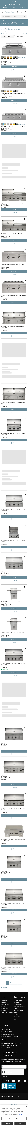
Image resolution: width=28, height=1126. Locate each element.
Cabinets (3, 1002)
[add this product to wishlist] (25, 43)
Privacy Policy (14, 1104)
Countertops (5, 1004)
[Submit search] (24, 16)
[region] (14, 1115)
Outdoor (15, 28)
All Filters (8, 36)
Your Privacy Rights (14, 1118)
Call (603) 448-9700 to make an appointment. (14, 23)
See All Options (21, 57)
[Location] (17, 12)
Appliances (9, 28)
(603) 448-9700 (15, 4)
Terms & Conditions (14, 1102)
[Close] (26, 1107)
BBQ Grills (17, 29)
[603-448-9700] (21, 12)
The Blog (16, 1002)
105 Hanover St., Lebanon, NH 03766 (15, 8)
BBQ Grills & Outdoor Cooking (7, 29)
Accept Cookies (20, 1123)
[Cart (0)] (25, 12)
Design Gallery (18, 1004)
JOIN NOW (4, 1076)
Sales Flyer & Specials (7, 1012)
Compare (15, 69)
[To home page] (10, 12)
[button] (2, 12)
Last (20, 982)
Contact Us (17, 1016)
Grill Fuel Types (4, 31)
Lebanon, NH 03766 (6, 1031)
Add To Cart (14, 66)
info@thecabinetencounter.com (15, 6)
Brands (3, 1006)
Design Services (18, 1000)
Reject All (7, 1123)
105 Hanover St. (5, 1029)
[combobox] (20, 36)
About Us (16, 1014)
